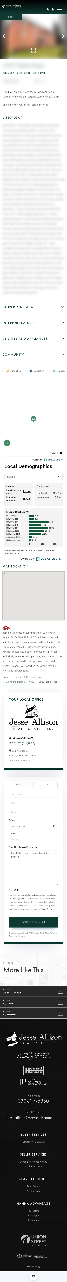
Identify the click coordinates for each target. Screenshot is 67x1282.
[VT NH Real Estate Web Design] (33, 1240)
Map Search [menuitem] (33, 1186)
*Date (12, 819)
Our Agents (26, 761)
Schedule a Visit (45, 785)
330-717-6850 (22, 744)
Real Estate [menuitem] (34, 1210)
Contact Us (14, 761)
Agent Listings (12, 992)
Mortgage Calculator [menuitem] (33, 1142)
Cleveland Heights (16, 681)
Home (5, 677)
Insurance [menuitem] (33, 1220)
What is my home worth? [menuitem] (33, 1161)
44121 (32, 681)
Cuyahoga (37, 677)
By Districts (10, 1014)
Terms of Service (14, 936)
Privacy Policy (46, 909)
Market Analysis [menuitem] (33, 1166)
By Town (8, 1003)
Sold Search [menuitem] (33, 1191)
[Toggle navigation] (60, 9)
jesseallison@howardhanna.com (34, 1115)
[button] (5, 36)
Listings (17, 677)
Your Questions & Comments (23, 847)
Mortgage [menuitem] (33, 1215)
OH (26, 677)
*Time (12, 833)
